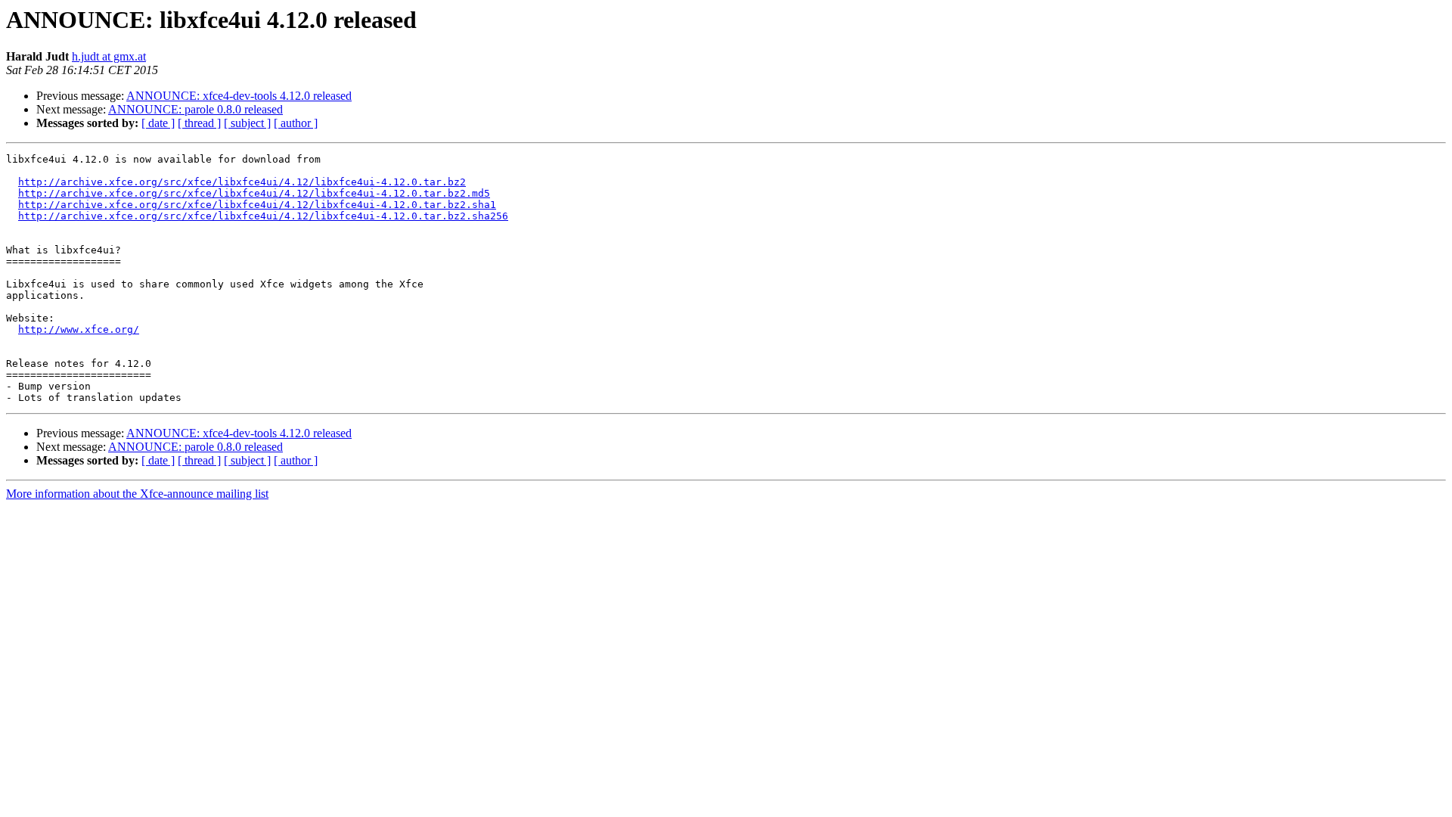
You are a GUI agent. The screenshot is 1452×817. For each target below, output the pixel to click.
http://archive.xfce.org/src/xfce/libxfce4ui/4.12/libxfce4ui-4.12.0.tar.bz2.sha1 (257, 204)
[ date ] (158, 122)
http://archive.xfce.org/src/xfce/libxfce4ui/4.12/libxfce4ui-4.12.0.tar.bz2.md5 (254, 193)
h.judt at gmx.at (109, 56)
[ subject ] (247, 122)
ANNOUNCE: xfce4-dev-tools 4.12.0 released (239, 95)
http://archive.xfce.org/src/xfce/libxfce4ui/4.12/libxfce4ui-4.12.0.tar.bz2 (242, 182)
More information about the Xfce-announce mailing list (137, 493)
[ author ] (296, 122)
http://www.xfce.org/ (78, 329)
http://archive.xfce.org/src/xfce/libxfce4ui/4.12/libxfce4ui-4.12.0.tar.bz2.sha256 (263, 216)
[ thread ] (199, 122)
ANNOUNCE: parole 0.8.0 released (195, 109)
